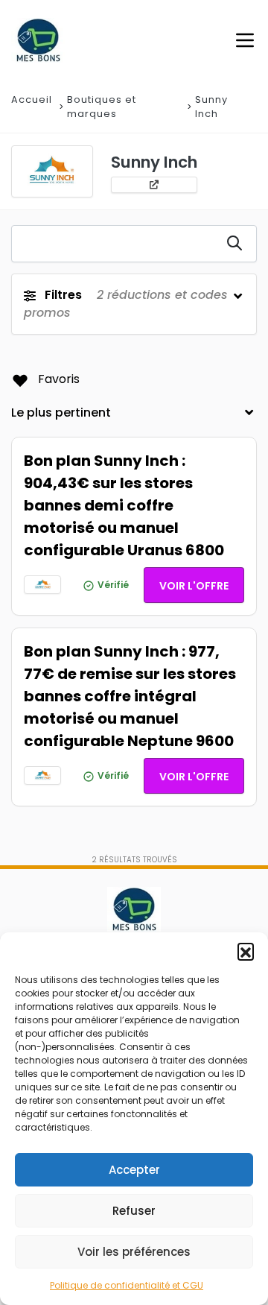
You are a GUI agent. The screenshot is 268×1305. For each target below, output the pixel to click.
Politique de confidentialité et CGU (126, 1285)
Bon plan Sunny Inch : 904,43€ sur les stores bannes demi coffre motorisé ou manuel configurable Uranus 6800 (124, 505)
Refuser (134, 1211)
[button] (245, 951)
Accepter (134, 1170)
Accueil (31, 99)
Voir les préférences (134, 1252)
